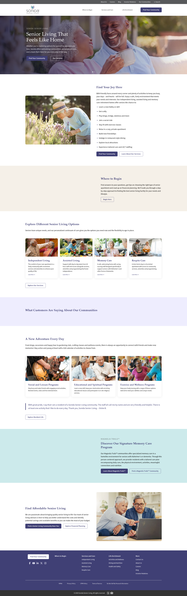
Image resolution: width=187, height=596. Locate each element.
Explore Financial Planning (75, 526)
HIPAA (60, 583)
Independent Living (88, 559)
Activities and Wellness (116, 559)
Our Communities (145, 2)
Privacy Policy (71, 583)
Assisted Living (87, 563)
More (137, 556)
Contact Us (139, 559)
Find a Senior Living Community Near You (43, 526)
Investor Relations (130, 2)
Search (157, 2)
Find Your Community (151, 10)
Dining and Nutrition (115, 563)
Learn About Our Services (131, 154)
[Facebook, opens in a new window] (29, 563)
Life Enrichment (127, 10)
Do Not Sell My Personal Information (117, 583)
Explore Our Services (35, 285)
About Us (104, 2)
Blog (119, 2)
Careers (112, 2)
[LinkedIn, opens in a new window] (37, 563)
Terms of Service (97, 583)
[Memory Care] (111, 258)
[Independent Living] (41, 258)
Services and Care (107, 10)
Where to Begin (87, 10)
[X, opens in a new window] (41, 563)
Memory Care (86, 567)
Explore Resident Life (35, 417)
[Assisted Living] (76, 258)
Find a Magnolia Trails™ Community (145, 471)
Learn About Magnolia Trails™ (114, 471)
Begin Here (107, 199)
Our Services (57, 58)
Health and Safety (115, 567)
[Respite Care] (145, 258)
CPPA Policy (83, 583)
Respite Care (86, 570)
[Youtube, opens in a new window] (33, 563)
